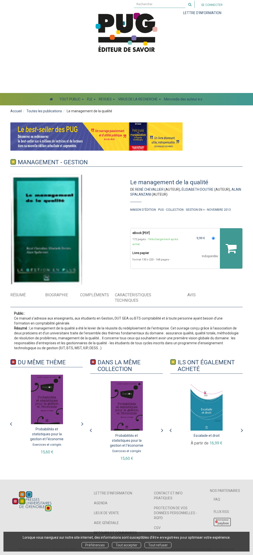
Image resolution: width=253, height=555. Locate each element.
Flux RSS (221, 512)
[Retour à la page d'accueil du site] (126, 32)
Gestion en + (195, 209)
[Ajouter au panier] (231, 248)
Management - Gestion (53, 162)
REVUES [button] (105, 99)
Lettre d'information (113, 493)
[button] (46, 229)
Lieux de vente (106, 513)
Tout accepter (126, 545)
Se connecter (212, 5)
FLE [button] (90, 99)
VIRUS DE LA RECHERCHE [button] (138, 99)
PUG (161, 209)
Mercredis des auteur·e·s (183, 99)
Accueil (16, 111)
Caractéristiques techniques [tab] (133, 298)
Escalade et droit (207, 436)
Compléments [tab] (94, 295)
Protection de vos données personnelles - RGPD (175, 513)
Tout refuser (158, 545)
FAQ (217, 499)
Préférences (95, 545)
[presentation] (11, 423)
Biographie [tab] (56, 295)
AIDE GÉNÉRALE (106, 523)
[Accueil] (51, 99)
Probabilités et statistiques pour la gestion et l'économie (46, 434)
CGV (157, 528)
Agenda (100, 503)
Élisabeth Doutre (197, 189)
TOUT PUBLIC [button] (70, 99)
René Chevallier (149, 189)
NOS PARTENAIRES (225, 491)
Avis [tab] (191, 295)
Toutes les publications (44, 111)
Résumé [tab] (18, 295)
